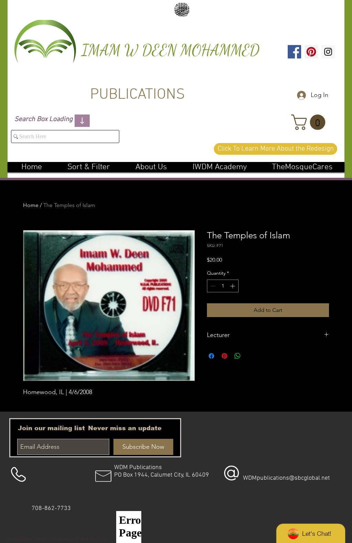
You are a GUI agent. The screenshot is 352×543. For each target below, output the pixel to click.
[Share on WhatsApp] (237, 356)
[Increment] (233, 286)
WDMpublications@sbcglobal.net (286, 478)
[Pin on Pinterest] (224, 356)
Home (30, 205)
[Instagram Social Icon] (328, 51)
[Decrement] (212, 286)
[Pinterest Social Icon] (311, 51)
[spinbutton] (223, 286)
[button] (310, 122)
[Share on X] (250, 356)
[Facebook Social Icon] (294, 51)
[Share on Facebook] (211, 356)
